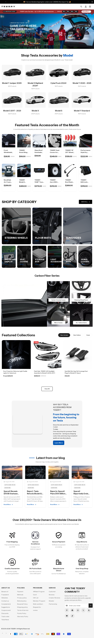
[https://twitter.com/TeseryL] (83, 610)
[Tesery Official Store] (8, 6)
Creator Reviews (54, 598)
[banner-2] (81, 292)
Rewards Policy (22, 604)
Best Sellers (77, 335)
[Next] (88, 2)
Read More (7, 504)
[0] (90, 6)
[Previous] (6, 2)
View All (84, 202)
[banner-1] (58, 292)
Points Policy (21, 613)
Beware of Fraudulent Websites (5, 595)
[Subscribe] (91, 605)
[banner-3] (58, 315)
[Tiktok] (72, 616)
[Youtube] (67, 616)
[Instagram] (78, 610)
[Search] (81, 7)
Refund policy (21, 601)
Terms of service (22, 610)
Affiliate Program (39, 591)
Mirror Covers (58, 323)
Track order (5, 616)
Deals (88, 335)
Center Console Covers (58, 300)
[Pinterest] (67, 610)
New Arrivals (64, 335)
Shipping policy (22, 607)
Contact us (5, 601)
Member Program (39, 601)
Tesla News (5, 619)
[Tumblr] (89, 610)
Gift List (35, 598)
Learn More (16, 381)
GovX (35, 595)
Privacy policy (22, 598)
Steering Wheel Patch (81, 300)
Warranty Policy (22, 616)
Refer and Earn (38, 604)
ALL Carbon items (81, 323)
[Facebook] (72, 610)
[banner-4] (81, 315)
